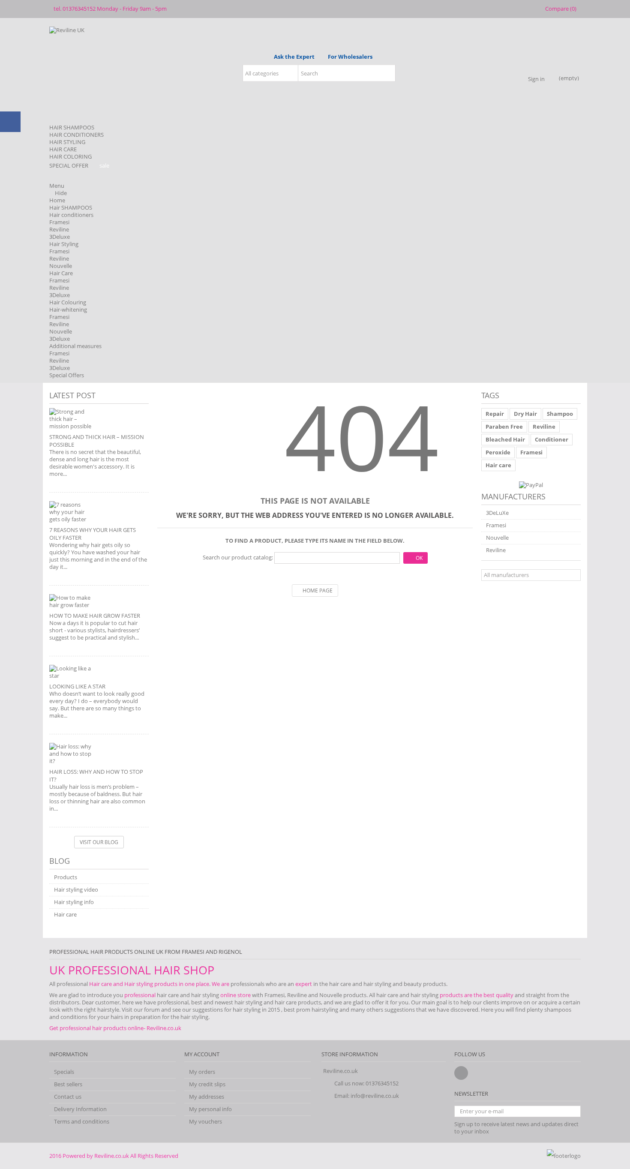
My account (201, 1054)
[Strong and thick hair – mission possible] (99, 419)
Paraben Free (504, 426)
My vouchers (205, 1121)
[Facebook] (461, 1073)
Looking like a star (77, 686)
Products (65, 877)
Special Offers (66, 375)
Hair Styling (63, 244)
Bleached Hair (505, 439)
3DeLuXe (497, 513)
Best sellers (68, 1084)
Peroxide (498, 452)
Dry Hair (525, 414)
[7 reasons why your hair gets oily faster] (99, 512)
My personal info (210, 1109)
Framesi (59, 222)
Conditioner (551, 439)
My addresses (206, 1096)
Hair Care (61, 273)
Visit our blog (99, 842)
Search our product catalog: (238, 557)
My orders (202, 1072)
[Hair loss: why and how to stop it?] (99, 754)
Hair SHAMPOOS (70, 207)
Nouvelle (60, 266)
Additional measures (75, 346)
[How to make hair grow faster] (99, 601)
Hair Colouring (67, 302)
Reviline (59, 229)
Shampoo (560, 414)
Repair (495, 414)
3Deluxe (59, 236)
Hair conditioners (71, 215)
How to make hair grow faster (94, 615)
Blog (59, 861)
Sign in (536, 78)
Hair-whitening (68, 309)
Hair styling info (74, 902)
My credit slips (207, 1084)
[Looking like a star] (99, 672)
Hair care (65, 914)
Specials (64, 1072)
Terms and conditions (81, 1121)
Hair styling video (76, 889)
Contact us (67, 1096)
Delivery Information (80, 1109)
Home (57, 200)
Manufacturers (513, 496)
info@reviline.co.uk (375, 1096)
